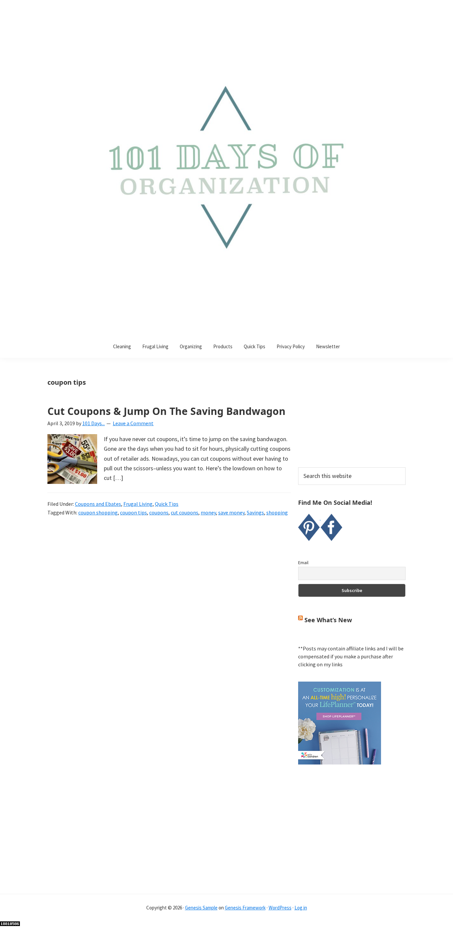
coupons (158, 512)
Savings (255, 512)
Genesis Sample (201, 907)
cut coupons (184, 512)
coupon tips (133, 512)
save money (231, 512)
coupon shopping (98, 512)
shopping (277, 512)
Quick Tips (166, 503)
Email (303, 562)
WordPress (280, 907)
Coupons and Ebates (98, 503)
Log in (300, 907)
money (208, 512)
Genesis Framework (245, 907)
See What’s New (328, 620)
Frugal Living (138, 503)
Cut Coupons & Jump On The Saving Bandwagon (166, 411)
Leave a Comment (133, 423)
